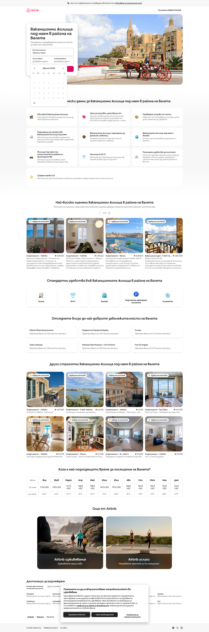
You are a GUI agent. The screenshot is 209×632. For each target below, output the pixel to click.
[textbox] (41, 61)
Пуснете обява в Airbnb (169, 10)
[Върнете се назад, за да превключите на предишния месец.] (35, 68)
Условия (63, 628)
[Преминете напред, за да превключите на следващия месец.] (63, 68)
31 (34, 103)
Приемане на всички (76, 615)
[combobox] (52, 52)
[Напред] (109, 213)
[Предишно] (100, 213)
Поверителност (51, 628)
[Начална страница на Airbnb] (32, 10)
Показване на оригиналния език (128, 3)
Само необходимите (104, 615)
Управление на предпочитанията (132, 616)
